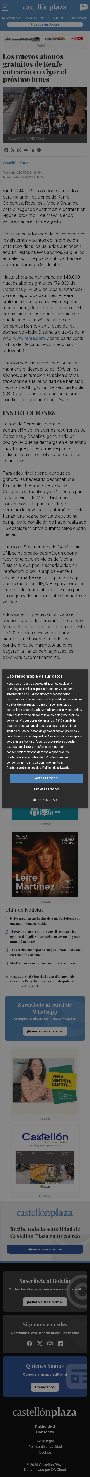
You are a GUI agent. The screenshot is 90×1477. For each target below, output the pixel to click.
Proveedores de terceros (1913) (42, 720)
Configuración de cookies (24, 768)
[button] (45, 799)
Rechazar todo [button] (46, 789)
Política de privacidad (56, 768)
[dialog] (45, 738)
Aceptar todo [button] (46, 778)
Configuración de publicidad (26, 757)
